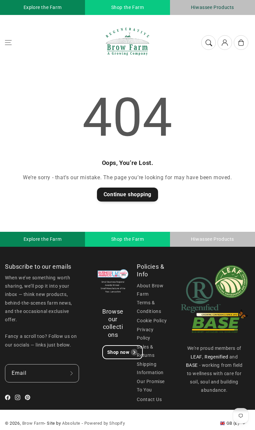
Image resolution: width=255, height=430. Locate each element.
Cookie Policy (152, 320)
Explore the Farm (43, 7)
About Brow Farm (150, 290)
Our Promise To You (151, 385)
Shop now (118, 352)
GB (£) (232, 423)
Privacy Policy (145, 334)
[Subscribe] (71, 373)
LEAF (196, 356)
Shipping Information (150, 368)
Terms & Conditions (149, 307)
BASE (192, 365)
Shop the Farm (127, 7)
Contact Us (149, 399)
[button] (8, 42)
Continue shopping (127, 194)
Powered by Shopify (104, 423)
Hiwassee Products (212, 7)
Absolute (71, 423)
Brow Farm (33, 423)
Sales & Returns (145, 351)
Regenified (217, 356)
